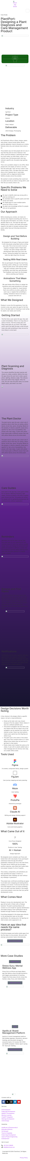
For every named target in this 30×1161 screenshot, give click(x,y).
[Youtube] (19, 1102)
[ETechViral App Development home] (15, 4)
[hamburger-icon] (27, 10)
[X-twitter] (7, 1102)
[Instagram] (11, 1102)
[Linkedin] (15, 1102)
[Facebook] (3, 1102)
